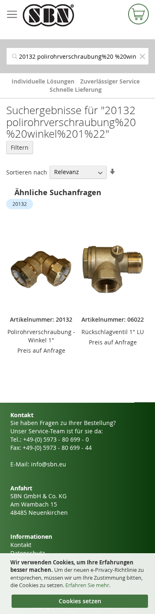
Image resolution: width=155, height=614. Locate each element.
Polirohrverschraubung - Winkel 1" (41, 336)
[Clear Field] (142, 56)
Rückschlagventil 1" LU (112, 332)
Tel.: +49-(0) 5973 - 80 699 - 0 (49, 439)
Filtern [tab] (20, 147)
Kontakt (20, 545)
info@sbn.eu (48, 464)
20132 (19, 204)
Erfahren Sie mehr (87, 585)
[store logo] (58, 15)
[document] (78, 584)
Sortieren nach (26, 172)
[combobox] (77, 56)
